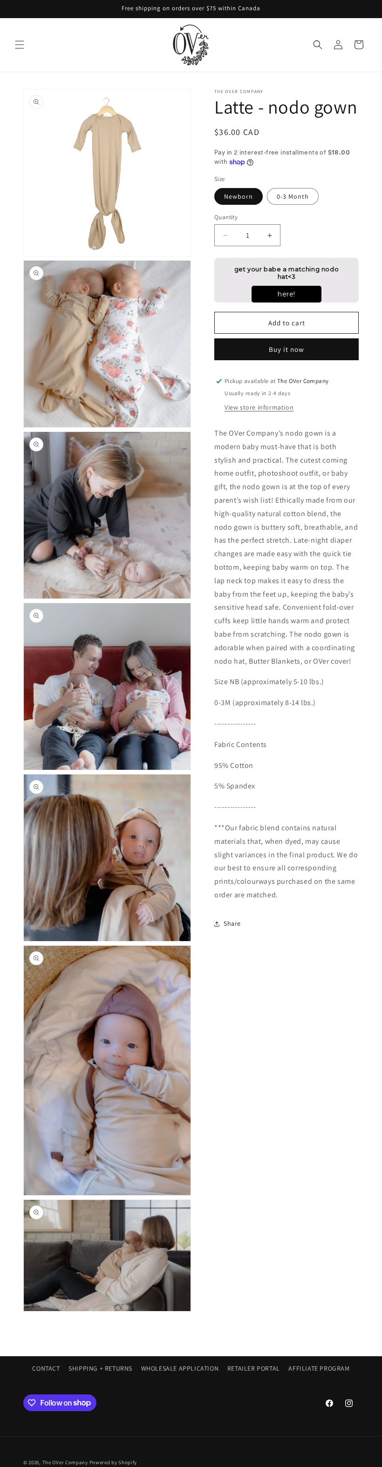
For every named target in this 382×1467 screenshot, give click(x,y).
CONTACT (46, 1368)
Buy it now (286, 349)
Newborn (238, 196)
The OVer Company (65, 1462)
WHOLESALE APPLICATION (180, 1368)
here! (286, 294)
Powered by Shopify (113, 1462)
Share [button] (232, 923)
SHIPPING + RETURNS (100, 1368)
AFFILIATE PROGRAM (318, 1368)
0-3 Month (293, 196)
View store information (259, 407)
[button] (19, 44)
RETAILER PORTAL (253, 1368)
